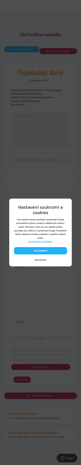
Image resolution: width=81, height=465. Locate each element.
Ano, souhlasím (40, 250)
